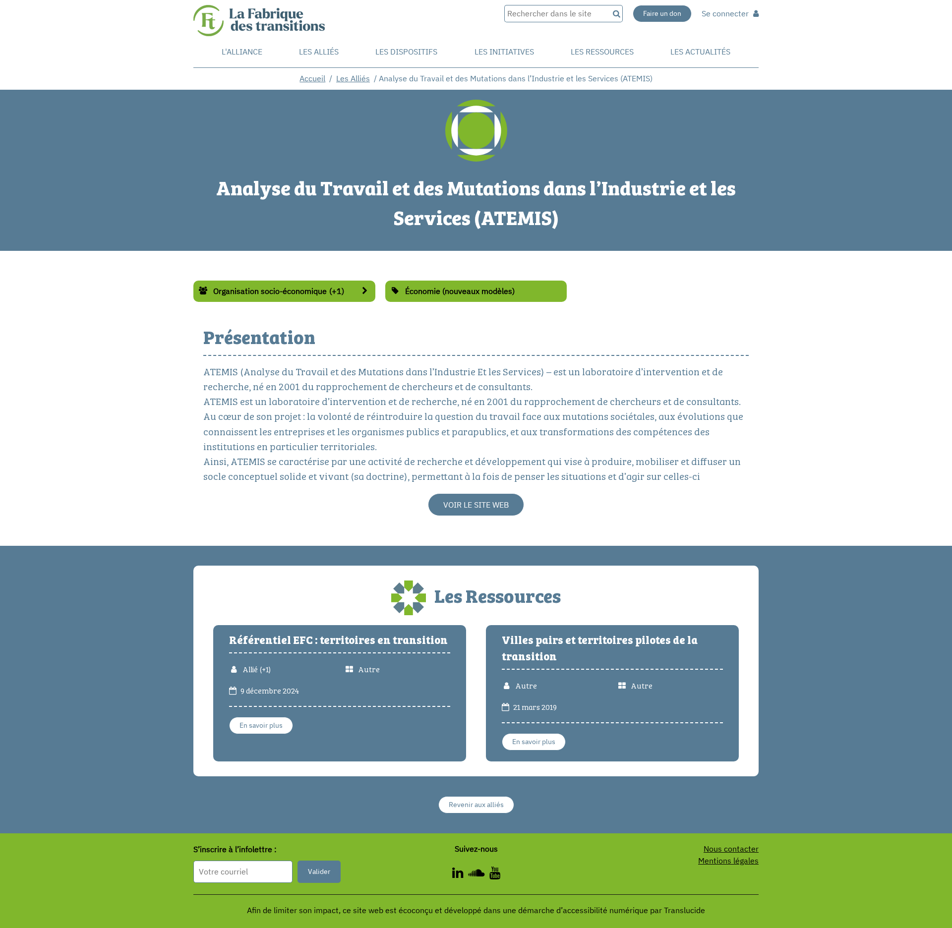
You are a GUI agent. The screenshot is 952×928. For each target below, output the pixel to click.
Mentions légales (728, 861)
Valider (319, 871)
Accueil (312, 78)
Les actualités (700, 52)
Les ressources (602, 52)
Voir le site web (476, 505)
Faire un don (662, 13)
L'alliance (242, 52)
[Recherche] (616, 13)
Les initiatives (504, 52)
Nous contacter (731, 849)
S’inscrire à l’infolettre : (235, 850)
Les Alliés (319, 52)
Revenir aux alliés (476, 804)
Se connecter (726, 13)
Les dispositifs (406, 52)
